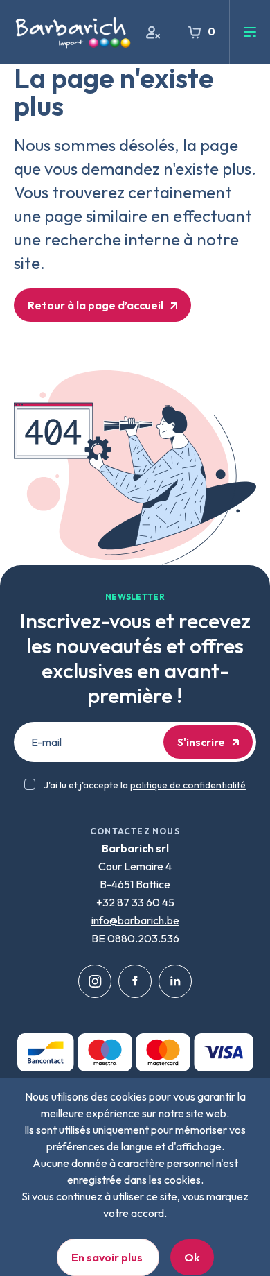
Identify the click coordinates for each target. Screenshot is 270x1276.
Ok (192, 1257)
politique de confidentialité (188, 785)
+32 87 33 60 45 (135, 902)
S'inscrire (201, 742)
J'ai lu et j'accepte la (145, 785)
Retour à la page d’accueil (95, 305)
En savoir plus (108, 1257)
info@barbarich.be (135, 920)
